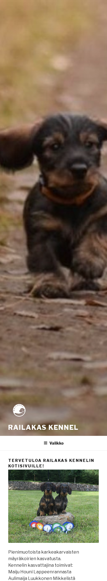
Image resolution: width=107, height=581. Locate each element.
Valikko (56, 443)
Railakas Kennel (43, 427)
